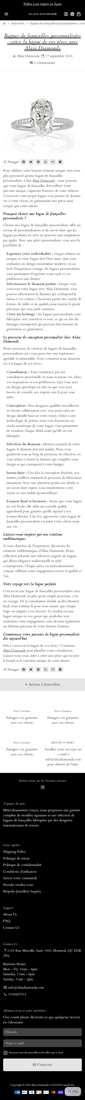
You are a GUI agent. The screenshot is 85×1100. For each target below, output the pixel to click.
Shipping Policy (14, 851)
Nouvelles (18, 23)
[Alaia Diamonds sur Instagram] (42, 787)
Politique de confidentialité (22, 865)
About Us (10, 914)
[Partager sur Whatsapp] (45, 162)
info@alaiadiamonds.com (24, 987)
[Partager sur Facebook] (23, 162)
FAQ (6, 921)
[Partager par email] (53, 162)
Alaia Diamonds (43, 180)
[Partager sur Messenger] (60, 162)
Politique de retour (16, 858)
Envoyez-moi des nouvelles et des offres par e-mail (36, 1052)
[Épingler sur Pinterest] (38, 162)
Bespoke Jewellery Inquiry (22, 891)
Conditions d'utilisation (20, 871)
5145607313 (15, 994)
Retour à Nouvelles (42, 684)
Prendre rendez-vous (18, 885)
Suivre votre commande (20, 878)
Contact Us (11, 927)
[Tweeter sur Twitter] (31, 162)
